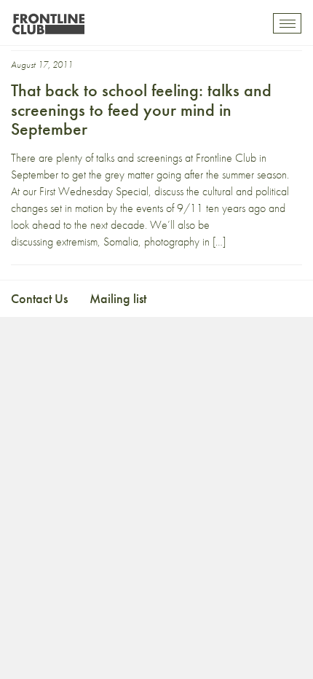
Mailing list (118, 298)
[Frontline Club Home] (48, 20)
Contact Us (39, 298)
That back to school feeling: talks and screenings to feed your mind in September (141, 109)
